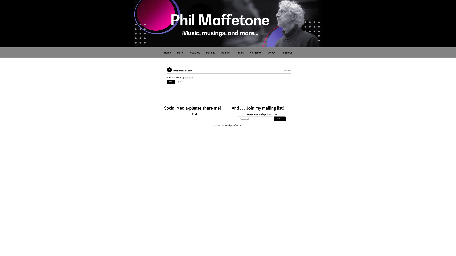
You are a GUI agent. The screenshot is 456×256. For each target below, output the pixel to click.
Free (171, 82)
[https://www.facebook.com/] (192, 114)
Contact (272, 52)
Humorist (226, 52)
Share (182, 82)
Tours (241, 52)
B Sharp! (287, 52)
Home (167, 52)
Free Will (189, 77)
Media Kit (195, 52)
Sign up (279, 119)
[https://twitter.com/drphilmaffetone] (196, 114)
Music (180, 52)
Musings (210, 52)
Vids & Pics (255, 52)
